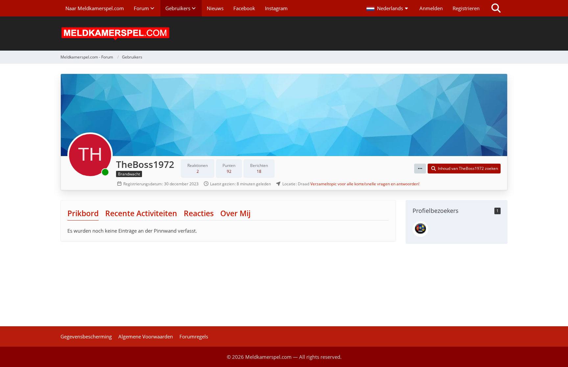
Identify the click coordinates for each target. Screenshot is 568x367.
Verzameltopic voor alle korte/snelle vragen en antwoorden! (364, 184)
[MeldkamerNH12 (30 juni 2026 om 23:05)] (420, 229)
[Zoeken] (496, 8)
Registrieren (466, 8)
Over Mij (235, 213)
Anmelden (431, 8)
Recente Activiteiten (141, 213)
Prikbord (83, 213)
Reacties (199, 213)
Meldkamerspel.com (268, 357)
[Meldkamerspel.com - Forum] (284, 33)
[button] (388, 8)
